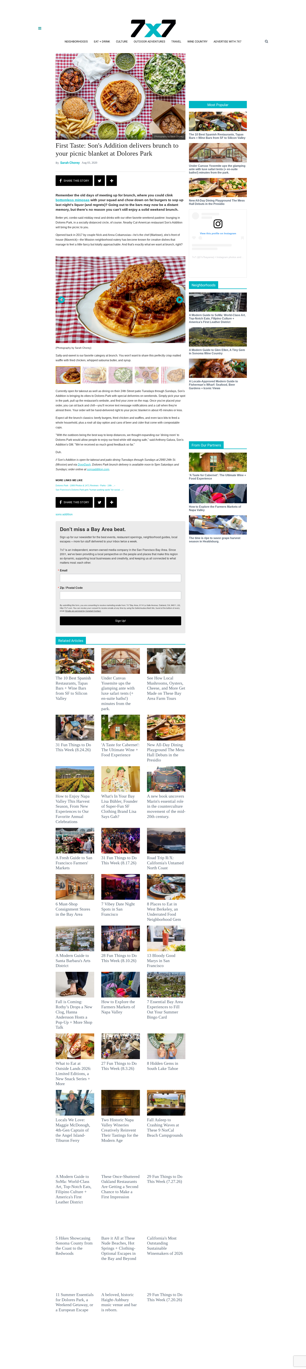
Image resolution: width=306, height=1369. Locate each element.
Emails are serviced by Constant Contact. (171, 709)
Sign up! (153, 719)
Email (106, 669)
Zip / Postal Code (113, 686)
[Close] (205, 640)
